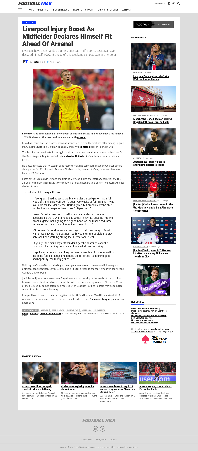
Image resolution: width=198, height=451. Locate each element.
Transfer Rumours (83, 9)
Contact (126, 9)
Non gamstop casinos (142, 320)
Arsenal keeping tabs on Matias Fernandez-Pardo (155, 388)
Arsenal (81, 137)
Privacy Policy (100, 439)
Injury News (72, 310)
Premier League (60, 9)
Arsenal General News (50, 313)
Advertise (42, 9)
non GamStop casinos (141, 317)
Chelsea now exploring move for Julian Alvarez (77, 388)
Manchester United (72, 156)
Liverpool (27, 133)
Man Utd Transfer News (145, 115)
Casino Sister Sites (108, 9)
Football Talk (38, 61)
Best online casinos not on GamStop (149, 310)
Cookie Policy (86, 439)
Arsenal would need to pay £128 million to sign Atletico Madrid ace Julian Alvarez (117, 389)
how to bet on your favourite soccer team (150, 330)
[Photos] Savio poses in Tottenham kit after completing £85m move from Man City (152, 253)
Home (31, 9)
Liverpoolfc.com (51, 192)
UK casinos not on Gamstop (144, 322)
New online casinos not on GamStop (148, 315)
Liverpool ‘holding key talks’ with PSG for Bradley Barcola (151, 78)
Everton (85, 147)
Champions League (99, 299)
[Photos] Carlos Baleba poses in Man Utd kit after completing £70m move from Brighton (153, 207)
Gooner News (58, 310)
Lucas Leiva (99, 310)
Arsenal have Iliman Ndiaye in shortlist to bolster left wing (149, 163)
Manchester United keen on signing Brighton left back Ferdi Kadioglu (152, 120)
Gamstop (135, 313)
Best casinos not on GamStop (145, 308)
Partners (113, 439)
